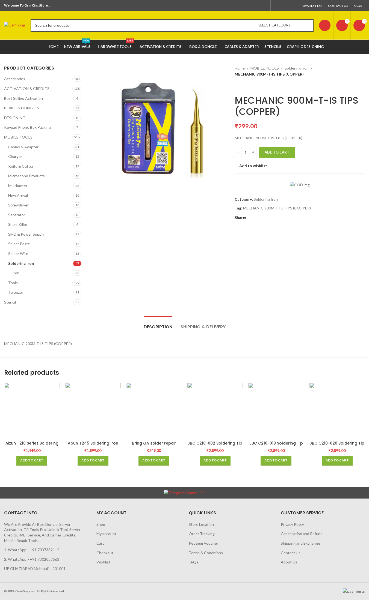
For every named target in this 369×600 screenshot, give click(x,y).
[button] (31, 461)
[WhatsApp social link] (283, 5)
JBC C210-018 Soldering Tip (276, 443)
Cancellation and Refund (302, 533)
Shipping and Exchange (300, 543)
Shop (100, 524)
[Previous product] (238, 86)
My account (106, 533)
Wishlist (103, 562)
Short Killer (17, 224)
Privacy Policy (292, 524)
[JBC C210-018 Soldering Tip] (276, 410)
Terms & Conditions (206, 552)
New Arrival (18, 195)
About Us (289, 562)
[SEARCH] (307, 25)
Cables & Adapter (23, 147)
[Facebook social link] (276, 5)
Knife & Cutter (21, 166)
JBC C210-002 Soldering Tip (215, 443)
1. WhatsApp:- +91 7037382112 (31, 549)
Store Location (201, 524)
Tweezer (15, 292)
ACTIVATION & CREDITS (26, 88)
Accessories (14, 78)
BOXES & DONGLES (21, 108)
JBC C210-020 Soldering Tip (337, 443)
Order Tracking (202, 533)
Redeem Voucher (203, 543)
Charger (15, 156)
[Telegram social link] (290, 5)
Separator (16, 214)
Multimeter (17, 185)
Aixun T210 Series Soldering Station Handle (31, 445)
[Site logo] (14, 24)
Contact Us (290, 552)
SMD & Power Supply (26, 234)
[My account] (324, 25)
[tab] (158, 324)
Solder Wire (18, 253)
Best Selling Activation (23, 98)
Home (240, 68)
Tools (13, 282)
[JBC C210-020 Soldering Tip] (337, 410)
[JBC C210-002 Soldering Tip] (215, 410)
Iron (15, 273)
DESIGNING (14, 117)
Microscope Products (26, 175)
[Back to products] (244, 86)
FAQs (193, 562)
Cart (100, 543)
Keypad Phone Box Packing (27, 127)
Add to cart (277, 152)
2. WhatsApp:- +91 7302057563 (31, 559)
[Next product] (251, 86)
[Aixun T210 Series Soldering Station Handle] (32, 410)
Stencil (10, 302)
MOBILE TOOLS (18, 137)
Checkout (104, 552)
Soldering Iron (21, 263)
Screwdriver (18, 205)
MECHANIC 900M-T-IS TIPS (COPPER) (277, 208)
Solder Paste (19, 243)
